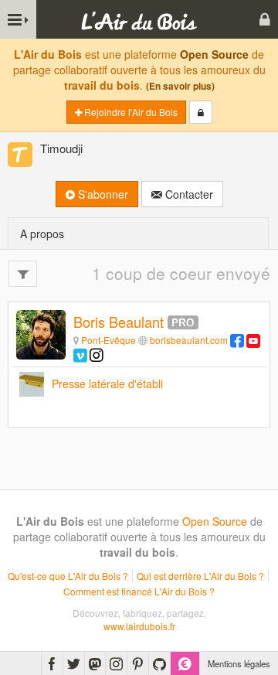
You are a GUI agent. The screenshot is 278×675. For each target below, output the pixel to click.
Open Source (214, 54)
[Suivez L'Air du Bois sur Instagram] (116, 663)
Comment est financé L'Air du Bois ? (139, 591)
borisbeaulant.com (189, 339)
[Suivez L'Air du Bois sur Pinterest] (137, 663)
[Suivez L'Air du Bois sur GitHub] (159, 663)
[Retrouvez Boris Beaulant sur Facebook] (237, 339)
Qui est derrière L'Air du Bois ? (200, 575)
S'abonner (101, 194)
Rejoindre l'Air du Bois (130, 111)
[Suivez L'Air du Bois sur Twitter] (73, 663)
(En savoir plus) (180, 86)
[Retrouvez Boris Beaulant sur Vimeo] (80, 354)
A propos (42, 233)
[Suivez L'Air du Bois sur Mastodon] (95, 663)
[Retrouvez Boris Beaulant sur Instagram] (96, 354)
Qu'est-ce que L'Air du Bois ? (68, 575)
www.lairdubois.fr (139, 625)
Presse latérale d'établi (107, 383)
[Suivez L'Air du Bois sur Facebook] (52, 663)
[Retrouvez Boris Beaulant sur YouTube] (253, 339)
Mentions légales (239, 663)
